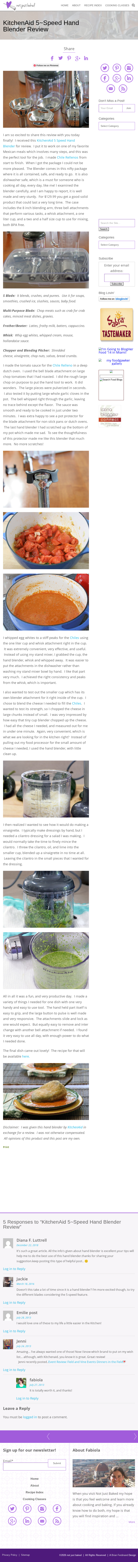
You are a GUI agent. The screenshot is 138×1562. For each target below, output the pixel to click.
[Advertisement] (46, 1185)
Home (64, 5)
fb (52, 58)
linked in (128, 78)
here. (26, 1056)
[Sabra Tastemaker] (117, 341)
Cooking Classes (117, 5)
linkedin (86, 58)
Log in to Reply (14, 1269)
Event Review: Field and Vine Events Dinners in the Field (85, 1362)
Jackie (22, 1278)
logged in (30, 1417)
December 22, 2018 (27, 1245)
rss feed (122, 88)
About (76, 5)
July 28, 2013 (24, 1317)
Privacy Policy (9, 1555)
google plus (116, 78)
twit (60, 58)
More (132, 1522)
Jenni (21, 1341)
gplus (77, 58)
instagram (128, 67)
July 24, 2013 (24, 1346)
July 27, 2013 (37, 1384)
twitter (104, 67)
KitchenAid (75, 1127)
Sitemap (24, 1555)
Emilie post (27, 1312)
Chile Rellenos (68, 157)
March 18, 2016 (25, 1284)
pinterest (116, 67)
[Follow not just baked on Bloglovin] (114, 300)
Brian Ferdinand (120, 1555)
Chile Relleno (62, 365)
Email (8, 1461)
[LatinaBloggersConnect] (110, 426)
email (110, 88)
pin (69, 58)
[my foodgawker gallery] (117, 363)
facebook (104, 78)
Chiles (74, 638)
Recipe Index (93, 5)
